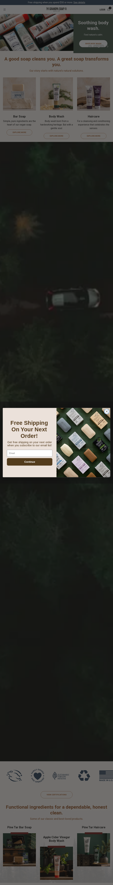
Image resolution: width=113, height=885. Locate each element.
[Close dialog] (106, 411)
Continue (29, 461)
